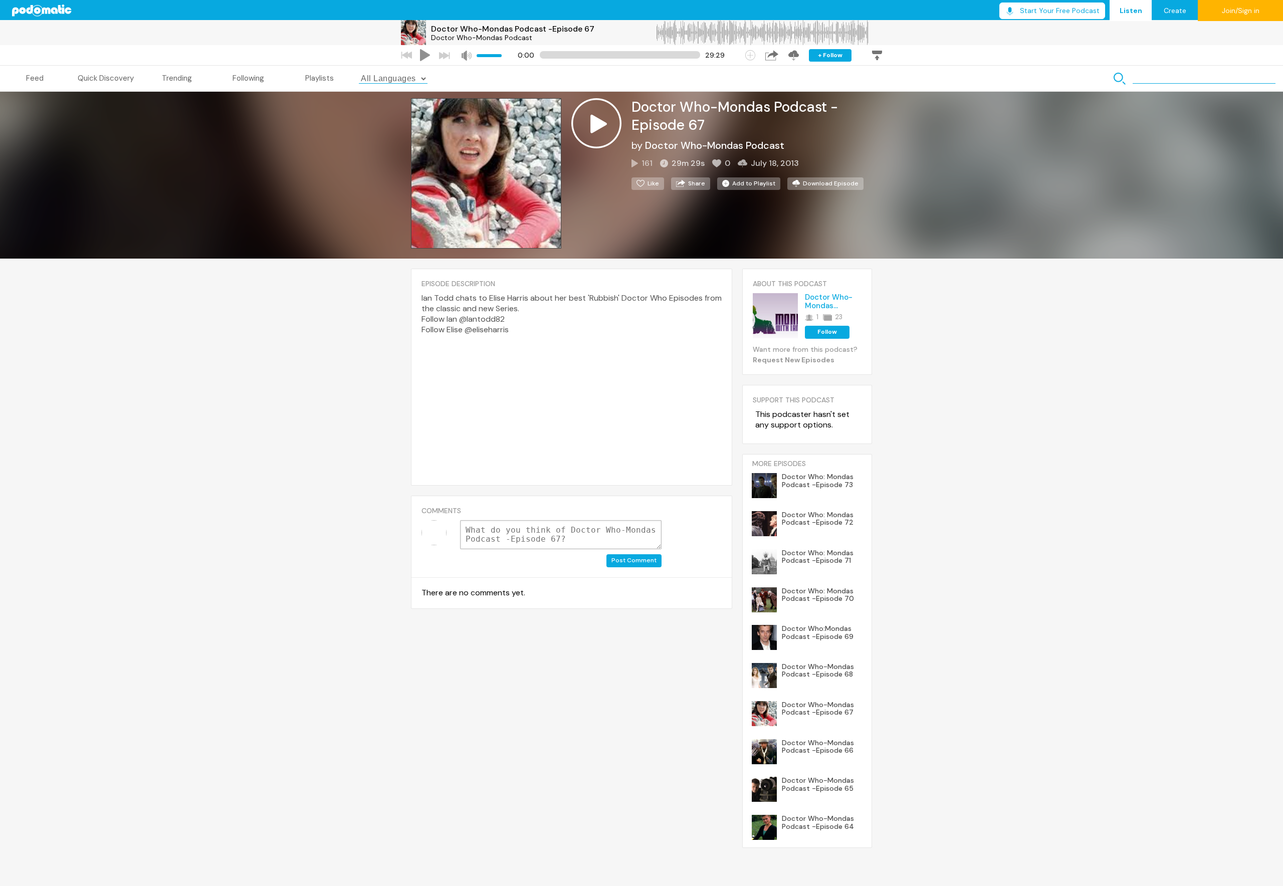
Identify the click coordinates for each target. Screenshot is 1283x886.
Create (1175, 10)
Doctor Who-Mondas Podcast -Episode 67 (512, 29)
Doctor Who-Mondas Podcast (481, 37)
